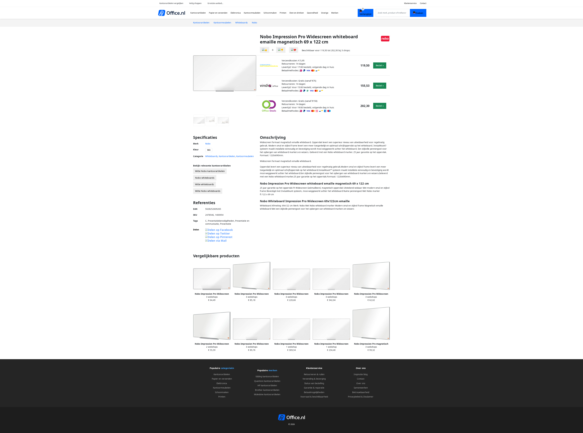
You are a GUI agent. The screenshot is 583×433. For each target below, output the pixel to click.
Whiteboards (211, 156)
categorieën (227, 368)
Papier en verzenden (218, 12)
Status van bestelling (314, 383)
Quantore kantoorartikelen (267, 381)
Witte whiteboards (204, 184)
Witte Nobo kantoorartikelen (210, 171)
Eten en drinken (297, 12)
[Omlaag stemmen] (280, 50)
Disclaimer (368, 396)
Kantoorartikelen (198, 12)
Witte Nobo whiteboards (207, 191)
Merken (334, 12)
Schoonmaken (270, 12)
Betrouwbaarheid (360, 392)
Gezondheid (312, 12)
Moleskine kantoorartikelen (267, 394)
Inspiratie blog (361, 374)
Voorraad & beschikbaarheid (314, 396)
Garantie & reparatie (314, 387)
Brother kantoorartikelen (267, 390)
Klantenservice (410, 3)
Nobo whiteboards (204, 177)
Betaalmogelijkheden (314, 392)
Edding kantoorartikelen (267, 376)
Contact (423, 3)
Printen (283, 12)
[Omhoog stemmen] (264, 50)
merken (272, 370)
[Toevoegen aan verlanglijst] (293, 50)
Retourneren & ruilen (314, 374)
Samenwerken (361, 387)
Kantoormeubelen (252, 12)
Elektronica (236, 12)
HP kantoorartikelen (267, 385)
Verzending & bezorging (314, 378)
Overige (324, 12)
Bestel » (380, 65)
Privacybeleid (354, 396)
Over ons (360, 383)
